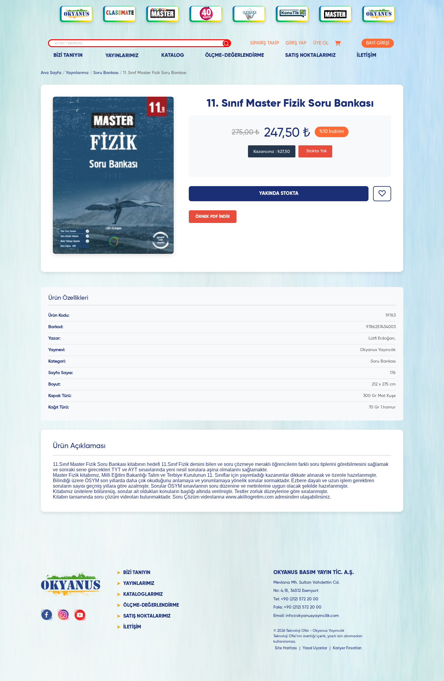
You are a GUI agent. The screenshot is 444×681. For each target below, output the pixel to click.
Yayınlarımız (77, 73)
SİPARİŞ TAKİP (264, 43)
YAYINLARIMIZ (121, 55)
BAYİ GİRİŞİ (377, 43)
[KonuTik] (292, 13)
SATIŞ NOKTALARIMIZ (310, 55)
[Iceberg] (249, 13)
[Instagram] (63, 615)
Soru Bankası (105, 73)
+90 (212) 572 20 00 (299, 599)
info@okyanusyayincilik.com (312, 616)
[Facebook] (47, 615)
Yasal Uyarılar (315, 648)
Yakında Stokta (278, 193)
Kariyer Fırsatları (347, 648)
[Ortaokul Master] (335, 13)
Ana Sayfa (51, 73)
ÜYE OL (320, 43)
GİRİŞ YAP (296, 43)
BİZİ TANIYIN (67, 55)
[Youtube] (80, 615)
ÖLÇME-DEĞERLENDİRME (234, 55)
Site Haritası (286, 648)
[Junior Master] (163, 13)
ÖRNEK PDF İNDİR (212, 217)
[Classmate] (120, 13)
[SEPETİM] (338, 43)
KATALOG (172, 55)
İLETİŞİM (366, 55)
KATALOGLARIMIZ (143, 594)
